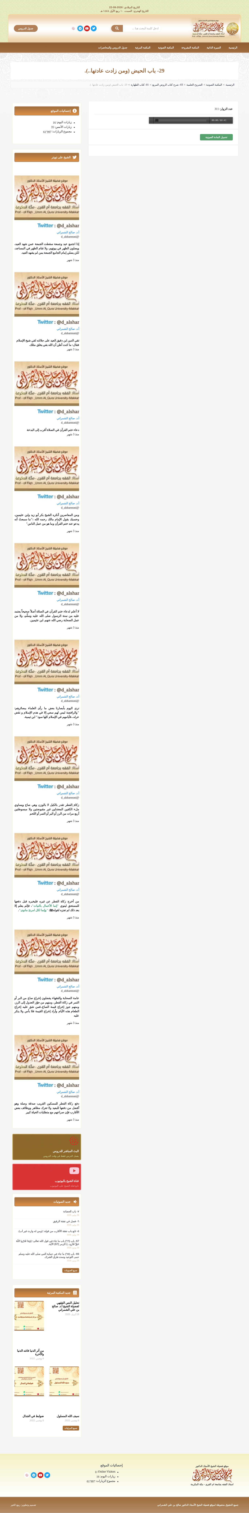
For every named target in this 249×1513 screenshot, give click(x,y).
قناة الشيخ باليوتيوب (67, 1180)
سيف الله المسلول (68, 1416)
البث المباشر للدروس (66, 1151)
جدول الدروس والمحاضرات (112, 47)
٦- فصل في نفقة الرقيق (66, 1221)
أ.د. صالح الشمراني (68, 232)
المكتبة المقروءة (190, 47)
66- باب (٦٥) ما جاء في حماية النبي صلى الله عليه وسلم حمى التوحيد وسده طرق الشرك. (49, 1255)
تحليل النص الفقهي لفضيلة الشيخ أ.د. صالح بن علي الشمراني (65, 1306)
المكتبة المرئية (142, 47)
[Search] (117, 28)
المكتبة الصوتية (166, 47)
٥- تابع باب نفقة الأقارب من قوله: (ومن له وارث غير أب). (48, 1231)
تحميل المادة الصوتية (216, 137)
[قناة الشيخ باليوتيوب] (74, 1170)
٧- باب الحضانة (71, 1211)
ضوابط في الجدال (33, 1416)
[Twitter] (94, 28)
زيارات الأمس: (63, 126)
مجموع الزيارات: (61, 131)
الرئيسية (233, 47)
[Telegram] (80, 28)
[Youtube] (87, 28)
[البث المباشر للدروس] (74, 1140)
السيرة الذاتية (214, 47)
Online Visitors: (106, 1471)
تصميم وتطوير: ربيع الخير (23, 1505)
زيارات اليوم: (64, 122)
